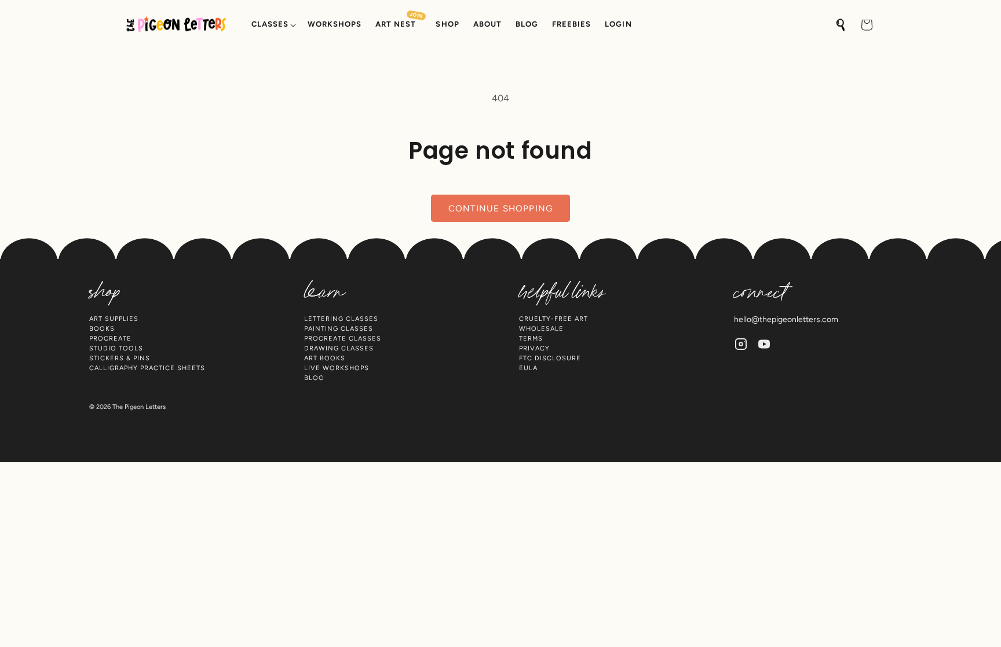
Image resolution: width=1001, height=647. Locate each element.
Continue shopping (500, 208)
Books (102, 329)
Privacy (534, 348)
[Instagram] (741, 344)
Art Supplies (113, 319)
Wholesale (541, 329)
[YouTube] (764, 344)
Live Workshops (336, 368)
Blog (314, 378)
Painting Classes (338, 329)
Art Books (324, 358)
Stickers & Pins (119, 358)
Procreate (110, 338)
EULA (528, 368)
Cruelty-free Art (553, 319)
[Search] (841, 25)
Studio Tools (116, 348)
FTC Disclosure (550, 358)
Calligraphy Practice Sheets (147, 368)
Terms (531, 338)
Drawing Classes (339, 348)
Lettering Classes (341, 319)
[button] (272, 24)
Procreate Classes (342, 338)
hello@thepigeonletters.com (786, 319)
